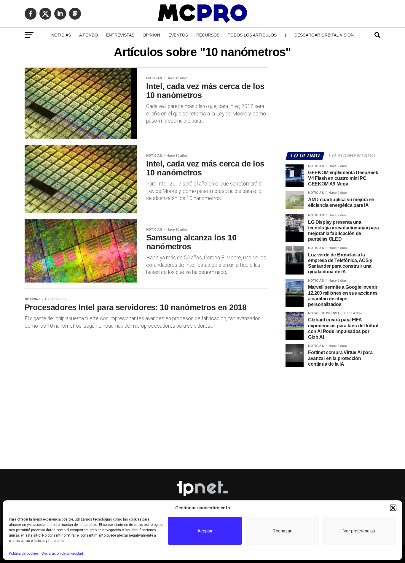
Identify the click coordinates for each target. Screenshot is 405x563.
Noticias (61, 35)
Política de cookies (24, 553)
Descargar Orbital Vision (324, 35)
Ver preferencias (359, 530)
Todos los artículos (252, 35)
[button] (393, 508)
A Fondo (88, 35)
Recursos (207, 35)
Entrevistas (120, 35)
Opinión (151, 35)
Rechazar (281, 530)
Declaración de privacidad (62, 553)
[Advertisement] (332, 106)
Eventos (178, 35)
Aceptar (205, 530)
